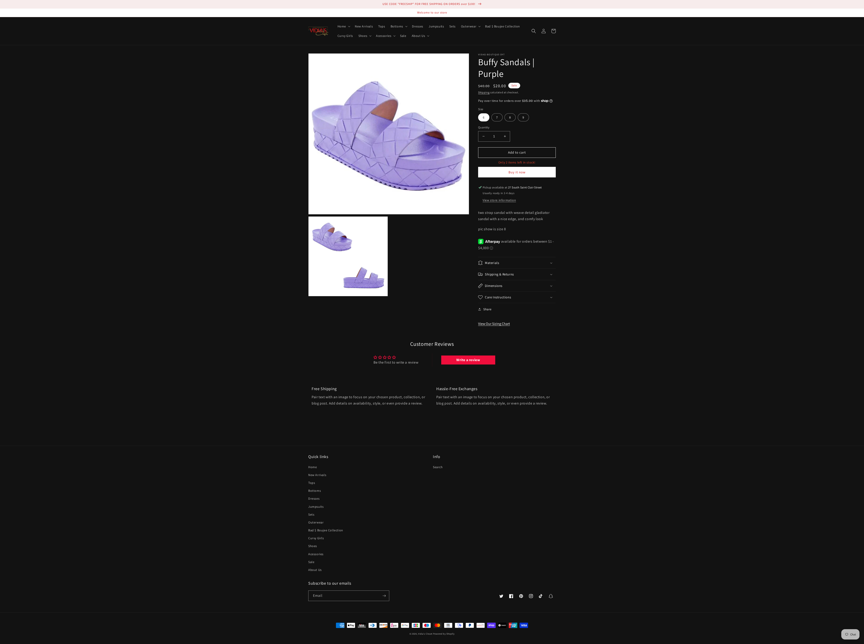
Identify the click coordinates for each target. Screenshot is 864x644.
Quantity (483, 127)
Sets (311, 514)
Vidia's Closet (425, 633)
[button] (343, 26)
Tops (311, 483)
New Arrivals (317, 475)
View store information (499, 200)
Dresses (314, 498)
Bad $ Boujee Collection (325, 530)
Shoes (312, 546)
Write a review (468, 360)
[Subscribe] (384, 595)
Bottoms (314, 491)
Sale (311, 562)
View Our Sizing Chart (494, 323)
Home (312, 467)
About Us (315, 570)
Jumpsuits (316, 507)
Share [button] (487, 309)
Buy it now (517, 172)
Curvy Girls (316, 538)
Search (438, 467)
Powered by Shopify (444, 633)
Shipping (484, 92)
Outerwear (316, 522)
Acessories (316, 554)
